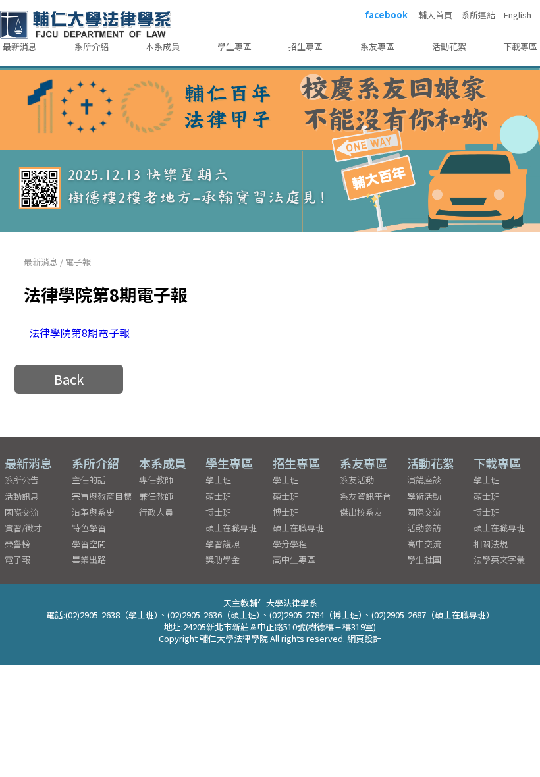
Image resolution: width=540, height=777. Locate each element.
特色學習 (89, 528)
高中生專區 (294, 559)
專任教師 (156, 479)
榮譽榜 (17, 543)
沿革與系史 (93, 512)
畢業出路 (89, 559)
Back (69, 378)
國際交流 (22, 512)
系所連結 (478, 15)
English (517, 15)
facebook (386, 15)
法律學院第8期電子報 (79, 332)
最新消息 (20, 46)
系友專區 (377, 46)
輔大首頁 (435, 15)
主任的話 (89, 479)
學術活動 (424, 496)
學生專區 (234, 46)
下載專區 (520, 46)
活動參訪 (424, 528)
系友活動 (357, 479)
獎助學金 (222, 559)
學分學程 (290, 543)
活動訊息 (22, 496)
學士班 (218, 479)
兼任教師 (156, 496)
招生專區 (305, 46)
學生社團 (424, 559)
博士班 (218, 512)
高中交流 (424, 543)
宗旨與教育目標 (102, 496)
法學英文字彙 (499, 559)
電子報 (78, 261)
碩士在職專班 (231, 528)
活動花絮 (449, 46)
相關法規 (490, 543)
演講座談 (424, 479)
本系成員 (163, 46)
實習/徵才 (23, 528)
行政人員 (156, 512)
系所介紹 (91, 46)
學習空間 (89, 543)
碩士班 (218, 496)
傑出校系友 (361, 512)
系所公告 (22, 479)
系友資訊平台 (365, 496)
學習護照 (222, 543)
